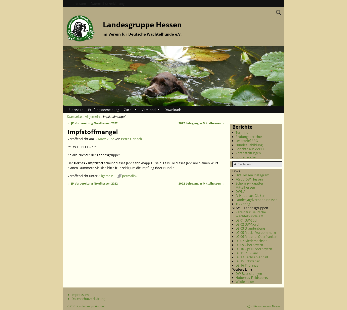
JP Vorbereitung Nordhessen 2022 (92, 123)
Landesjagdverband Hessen (257, 200)
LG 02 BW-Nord (247, 224)
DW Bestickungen (249, 273)
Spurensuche (246, 157)
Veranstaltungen (248, 153)
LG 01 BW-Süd (246, 220)
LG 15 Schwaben (248, 261)
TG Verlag (243, 204)
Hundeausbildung (249, 145)
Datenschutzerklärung (108, 3)
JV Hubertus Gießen (250, 195)
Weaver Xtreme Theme (266, 306)
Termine (242, 132)
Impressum (77, 3)
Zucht (128, 110)
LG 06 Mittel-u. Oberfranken (256, 236)
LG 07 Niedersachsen (251, 241)
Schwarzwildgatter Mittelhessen (249, 185)
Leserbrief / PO (247, 141)
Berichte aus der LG (250, 149)
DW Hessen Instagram (252, 175)
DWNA (240, 191)
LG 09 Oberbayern (249, 245)
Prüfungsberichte (249, 136)
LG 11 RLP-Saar (247, 253)
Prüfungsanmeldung (103, 110)
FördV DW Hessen (249, 179)
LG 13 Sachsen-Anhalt (252, 257)
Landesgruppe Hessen (142, 25)
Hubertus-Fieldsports (252, 277)
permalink (129, 176)
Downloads (173, 110)
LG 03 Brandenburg (250, 228)
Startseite (76, 110)
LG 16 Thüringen (248, 265)
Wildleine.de (245, 281)
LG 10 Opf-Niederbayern (254, 249)
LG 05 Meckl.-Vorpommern (256, 232)
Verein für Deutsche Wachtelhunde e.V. (251, 214)
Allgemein (92, 116)
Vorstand (149, 110)
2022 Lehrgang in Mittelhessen (201, 123)
